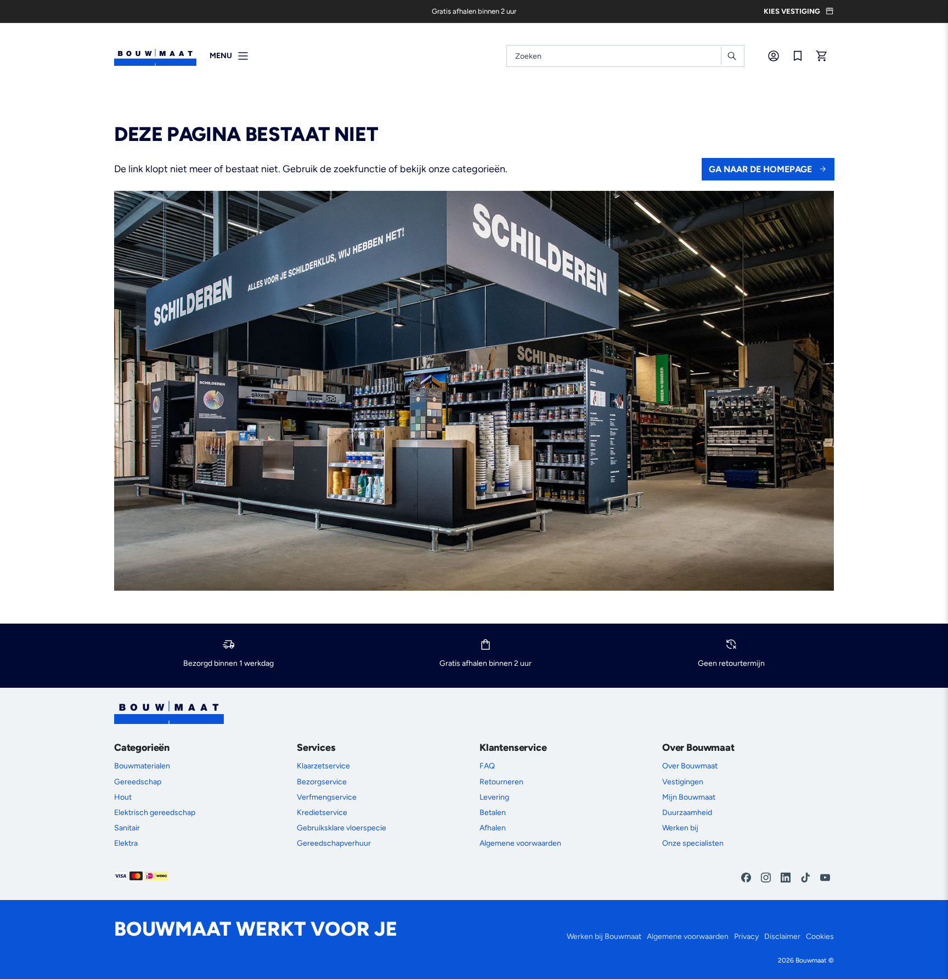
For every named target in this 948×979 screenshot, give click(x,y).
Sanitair (127, 828)
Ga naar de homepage (760, 169)
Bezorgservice (322, 781)
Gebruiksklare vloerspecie (341, 828)
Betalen (492, 812)
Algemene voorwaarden (520, 843)
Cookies (820, 936)
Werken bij (680, 828)
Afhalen (492, 828)
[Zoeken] (731, 56)
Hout (123, 797)
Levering (494, 797)
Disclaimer (782, 936)
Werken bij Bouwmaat (604, 936)
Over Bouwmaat (690, 766)
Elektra (126, 843)
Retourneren (501, 781)
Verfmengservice (327, 797)
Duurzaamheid (687, 812)
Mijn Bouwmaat (688, 797)
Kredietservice (322, 812)
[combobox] (625, 56)
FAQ (487, 766)
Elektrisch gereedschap (154, 812)
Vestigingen (682, 781)
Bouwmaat (811, 960)
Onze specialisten (693, 843)
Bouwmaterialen (142, 766)
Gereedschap (137, 781)
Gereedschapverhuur (334, 843)
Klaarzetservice (323, 766)
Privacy (746, 936)
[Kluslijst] (798, 56)
